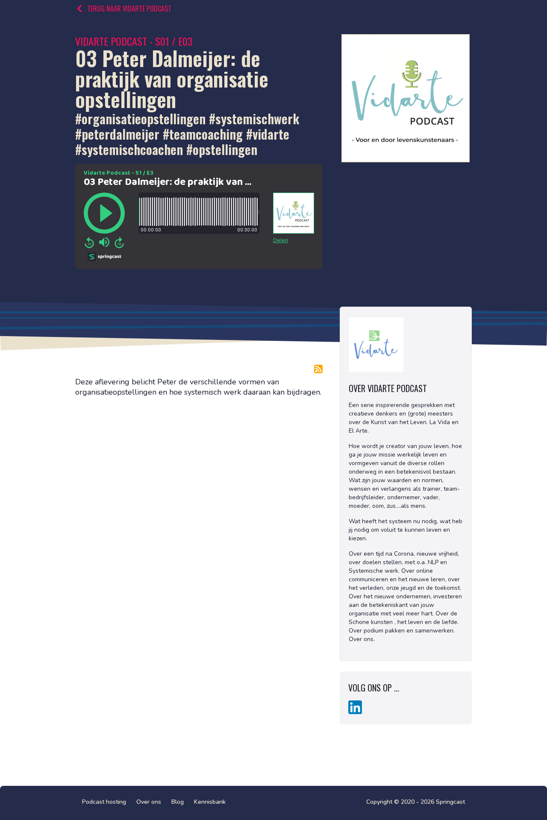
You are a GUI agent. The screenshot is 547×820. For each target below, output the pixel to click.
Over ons (148, 802)
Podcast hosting (104, 802)
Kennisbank (210, 802)
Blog (177, 802)
